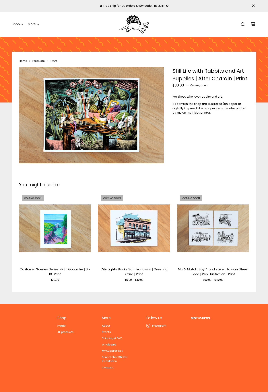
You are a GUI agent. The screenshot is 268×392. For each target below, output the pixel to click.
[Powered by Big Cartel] (201, 318)
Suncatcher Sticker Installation (114, 359)
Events (106, 332)
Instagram (159, 325)
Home (23, 61)
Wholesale (109, 344)
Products (38, 61)
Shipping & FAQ (112, 338)
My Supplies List (112, 351)
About (106, 325)
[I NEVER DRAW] (134, 24)
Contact (108, 367)
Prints (53, 61)
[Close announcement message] (253, 6)
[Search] (243, 24)
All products (65, 332)
